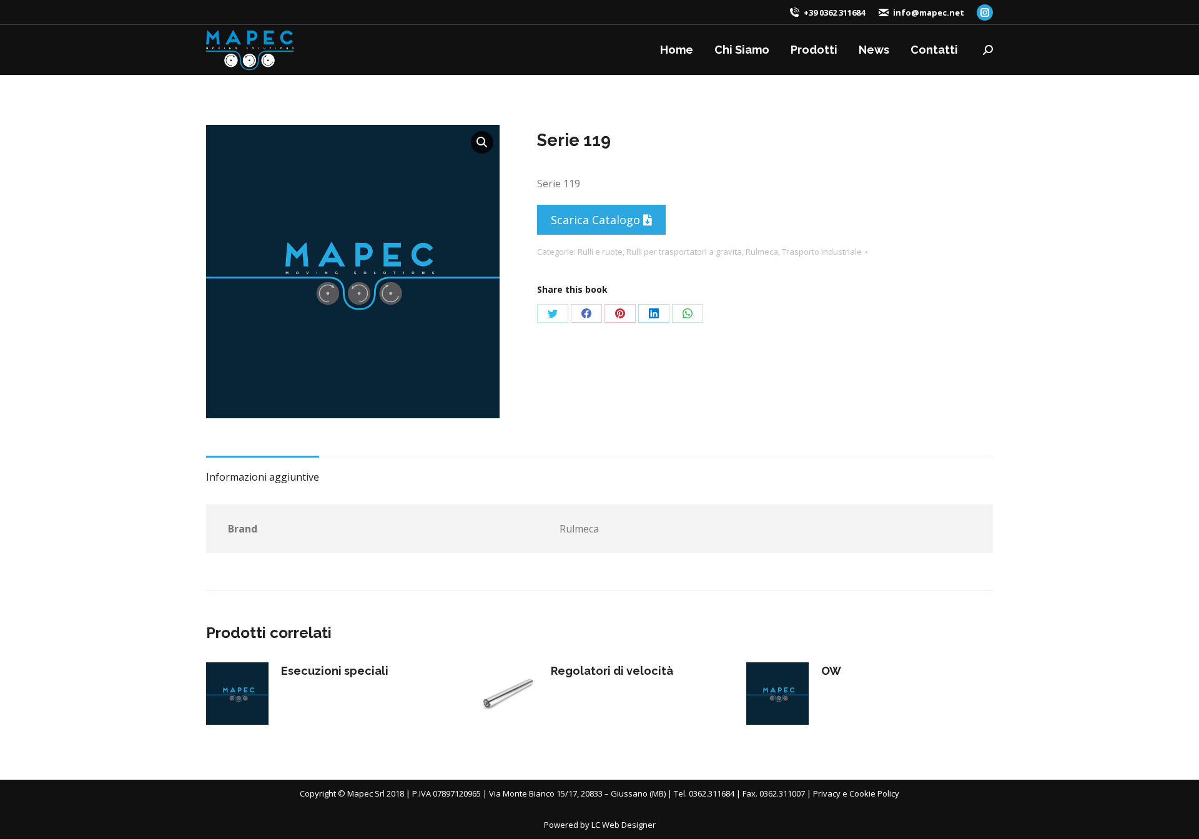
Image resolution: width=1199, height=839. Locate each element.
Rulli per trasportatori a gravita (684, 251)
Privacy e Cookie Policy (856, 793)
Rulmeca (762, 251)
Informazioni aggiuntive (262, 477)
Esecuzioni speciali (334, 670)
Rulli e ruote (600, 251)
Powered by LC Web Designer (600, 824)
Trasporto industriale (822, 251)
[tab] (262, 471)
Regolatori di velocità (612, 670)
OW (831, 670)
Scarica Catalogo (597, 219)
